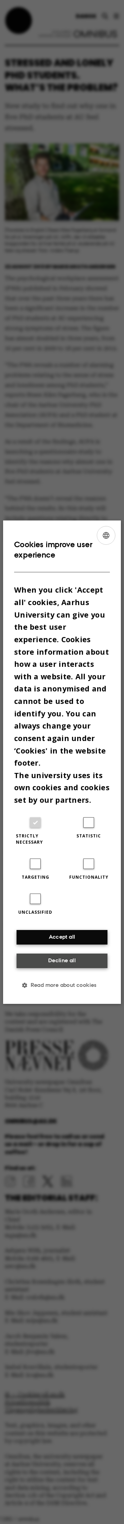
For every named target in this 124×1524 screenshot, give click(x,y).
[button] (62, 985)
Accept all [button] (62, 936)
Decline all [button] (62, 960)
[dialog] (62, 762)
